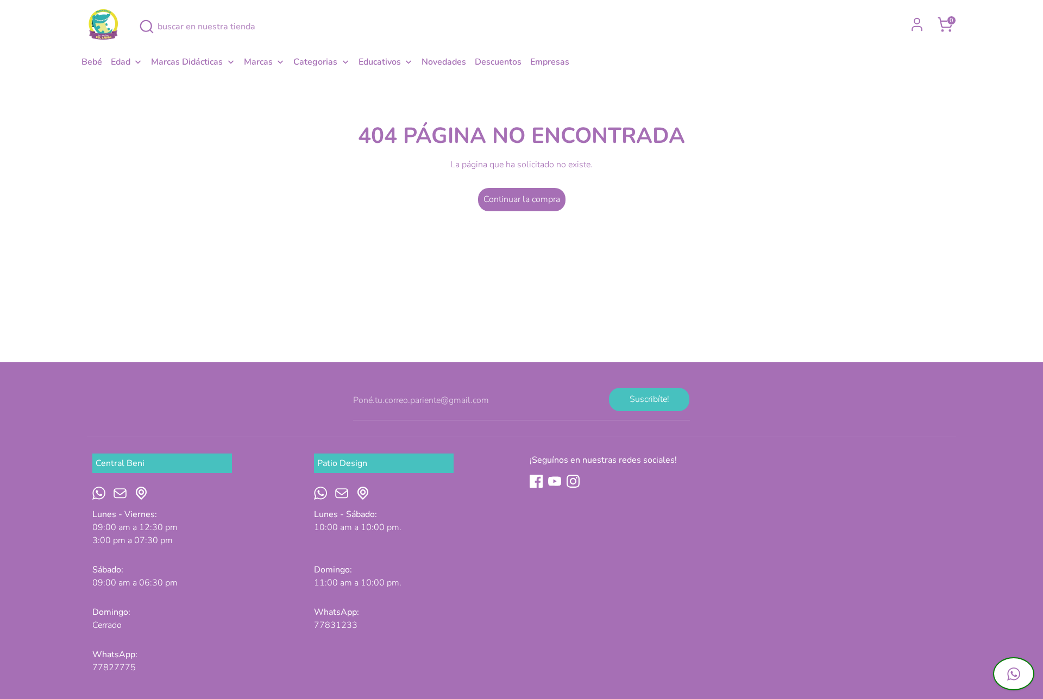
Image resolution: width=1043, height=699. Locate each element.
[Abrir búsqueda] (147, 26)
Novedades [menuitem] (444, 62)
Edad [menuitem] (120, 62)
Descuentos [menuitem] (498, 62)
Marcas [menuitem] (258, 62)
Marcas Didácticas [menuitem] (187, 62)
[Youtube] (554, 481)
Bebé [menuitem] (91, 62)
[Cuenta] (917, 24)
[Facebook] (536, 481)
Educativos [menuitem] (380, 62)
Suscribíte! (649, 399)
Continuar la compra (521, 199)
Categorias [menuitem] (315, 62)
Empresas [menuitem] (549, 62)
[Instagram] (573, 481)
